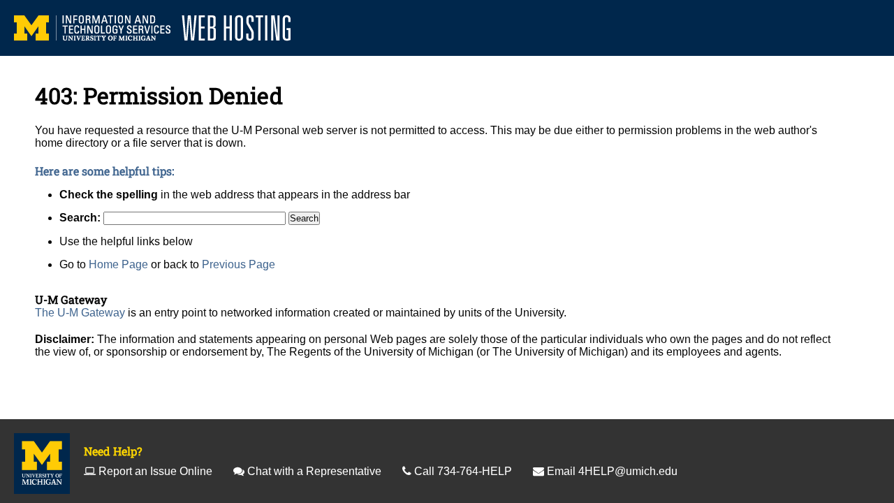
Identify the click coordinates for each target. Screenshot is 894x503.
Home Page (118, 264)
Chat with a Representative (314, 471)
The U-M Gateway (80, 313)
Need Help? (113, 451)
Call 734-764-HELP (463, 471)
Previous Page (238, 264)
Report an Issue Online (155, 471)
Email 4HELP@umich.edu (612, 471)
